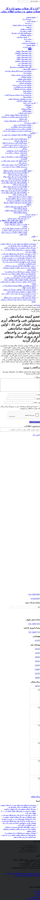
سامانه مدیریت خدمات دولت (21, 75)
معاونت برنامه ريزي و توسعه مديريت (18, 129)
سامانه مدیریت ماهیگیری (22, 87)
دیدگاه (37, 377)
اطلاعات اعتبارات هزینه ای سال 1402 (14, 180)
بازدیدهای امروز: (30, 845)
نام (38, 395)
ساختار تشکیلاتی (25, 35)
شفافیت (33, 133)
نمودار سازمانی (21, 37)
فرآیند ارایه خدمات (24, 113)
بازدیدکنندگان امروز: (28, 847)
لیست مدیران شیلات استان (21, 25)
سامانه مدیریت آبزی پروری (21, 85)
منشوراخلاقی (26, 111)
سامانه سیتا (27, 91)
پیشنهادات (27, 105)
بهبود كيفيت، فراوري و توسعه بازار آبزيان (17, 131)
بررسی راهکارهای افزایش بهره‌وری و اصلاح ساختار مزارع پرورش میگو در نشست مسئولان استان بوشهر (19, 268)
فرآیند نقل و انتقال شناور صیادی (16, 115)
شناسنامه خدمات (25, 83)
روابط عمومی (31, 45)
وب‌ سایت (36, 402)
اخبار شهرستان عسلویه (23, 61)
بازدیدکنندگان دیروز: (28, 851)
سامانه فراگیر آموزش (23, 81)
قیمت (38, 895)
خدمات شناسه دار (25, 216)
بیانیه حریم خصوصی (33, 873)
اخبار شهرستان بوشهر (23, 51)
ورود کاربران (26, 19)
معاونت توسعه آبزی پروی (22, 125)
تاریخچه (28, 27)
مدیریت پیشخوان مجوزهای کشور (19, 99)
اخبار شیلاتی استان (33, 899)
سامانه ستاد (27, 97)
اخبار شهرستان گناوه (24, 55)
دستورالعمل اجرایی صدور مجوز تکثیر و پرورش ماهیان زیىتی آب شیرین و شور (14, 167)
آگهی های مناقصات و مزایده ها (20, 67)
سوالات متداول (26, 109)
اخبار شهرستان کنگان (23, 59)
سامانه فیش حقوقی (24, 79)
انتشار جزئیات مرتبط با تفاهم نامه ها (18, 198)
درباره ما (28, 23)
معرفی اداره (31, 21)
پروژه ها (28, 41)
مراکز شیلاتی (35, 897)
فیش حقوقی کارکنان (24, 101)
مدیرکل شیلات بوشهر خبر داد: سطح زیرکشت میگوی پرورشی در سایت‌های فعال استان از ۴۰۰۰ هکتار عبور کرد (18, 250)
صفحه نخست (31, 17)
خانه (38, 305)
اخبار (29, 49)
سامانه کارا (27, 93)
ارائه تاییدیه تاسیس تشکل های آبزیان (14, 228)
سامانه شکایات (26, 77)
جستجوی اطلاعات (32, 426)
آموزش (37, 893)
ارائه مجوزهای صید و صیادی (17, 218)
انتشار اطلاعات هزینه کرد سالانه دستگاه (17, 171)
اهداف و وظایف (25, 29)
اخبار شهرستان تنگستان (23, 53)
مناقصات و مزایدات (29, 43)
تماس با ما (27, 39)
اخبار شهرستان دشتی (23, 57)
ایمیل (37, 398)
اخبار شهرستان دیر (24, 63)
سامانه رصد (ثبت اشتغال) (22, 89)
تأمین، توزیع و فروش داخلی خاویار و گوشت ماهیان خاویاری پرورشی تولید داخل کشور (14, 232)
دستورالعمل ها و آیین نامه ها (21, 33)
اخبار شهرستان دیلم (24, 65)
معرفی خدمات (30, 214)
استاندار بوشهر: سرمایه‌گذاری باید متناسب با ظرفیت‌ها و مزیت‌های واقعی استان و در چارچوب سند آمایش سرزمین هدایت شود (18, 274)
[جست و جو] (39, 1)
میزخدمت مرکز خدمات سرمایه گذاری (17, 95)
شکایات (28, 107)
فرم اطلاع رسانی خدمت (23, 875)
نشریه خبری (27, 47)
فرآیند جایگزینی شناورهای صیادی (15, 121)
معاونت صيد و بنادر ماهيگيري (21, 127)
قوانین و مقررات (25, 31)
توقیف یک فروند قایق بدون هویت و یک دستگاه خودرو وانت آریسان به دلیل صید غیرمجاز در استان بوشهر (18, 299)
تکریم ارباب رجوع (29, 103)
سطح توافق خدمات (18, 873)
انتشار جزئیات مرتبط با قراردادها (20, 196)
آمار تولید (37, 891)
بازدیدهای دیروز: (30, 849)
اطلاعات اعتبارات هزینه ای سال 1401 (14, 190)
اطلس (33, 236)
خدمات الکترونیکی (29, 69)
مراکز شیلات (35, 797)
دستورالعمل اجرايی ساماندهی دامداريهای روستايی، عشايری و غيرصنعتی (16, 153)
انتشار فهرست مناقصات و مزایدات (19, 200)
